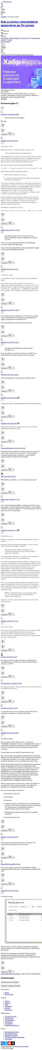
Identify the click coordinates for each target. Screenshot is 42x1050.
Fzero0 (3, 657)
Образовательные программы (14, 1037)
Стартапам (8, 1039)
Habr (11, 1048)
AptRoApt (4, 230)
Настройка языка (7, 1046)
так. (20, 244)
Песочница (8, 1010)
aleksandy (4, 114)
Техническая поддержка (20, 1046)
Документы (8, 1022)
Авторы (7, 1008)
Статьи (7, 1001)
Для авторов (9, 1018)
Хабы (6, 1004)
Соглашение (9, 1023)
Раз (2, 121)
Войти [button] (3, 12)
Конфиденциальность (12, 1025)
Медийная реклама (11, 1034)
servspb (3, 708)
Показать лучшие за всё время (11, 986)
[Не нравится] (3, 130)
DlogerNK (4, 864)
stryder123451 (5, 683)
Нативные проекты (11, 1035)
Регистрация (9, 994)
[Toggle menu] (1, 2)
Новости (7, 1003)
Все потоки (8, 2)
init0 (2, 476)
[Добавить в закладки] (10, 133)
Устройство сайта (10, 1016)
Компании (8, 1006)
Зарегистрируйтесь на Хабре (10, 974)
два (5, 121)
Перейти (4, 99)
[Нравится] (3, 125)
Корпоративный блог (12, 1032)
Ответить (4, 134)
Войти (7, 992)
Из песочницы (5, 42)
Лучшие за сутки (6, 982)
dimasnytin (4, 499)
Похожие (15, 982)
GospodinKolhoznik (7, 448)
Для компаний (9, 1020)
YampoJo (4, 374)
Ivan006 (3, 17)
